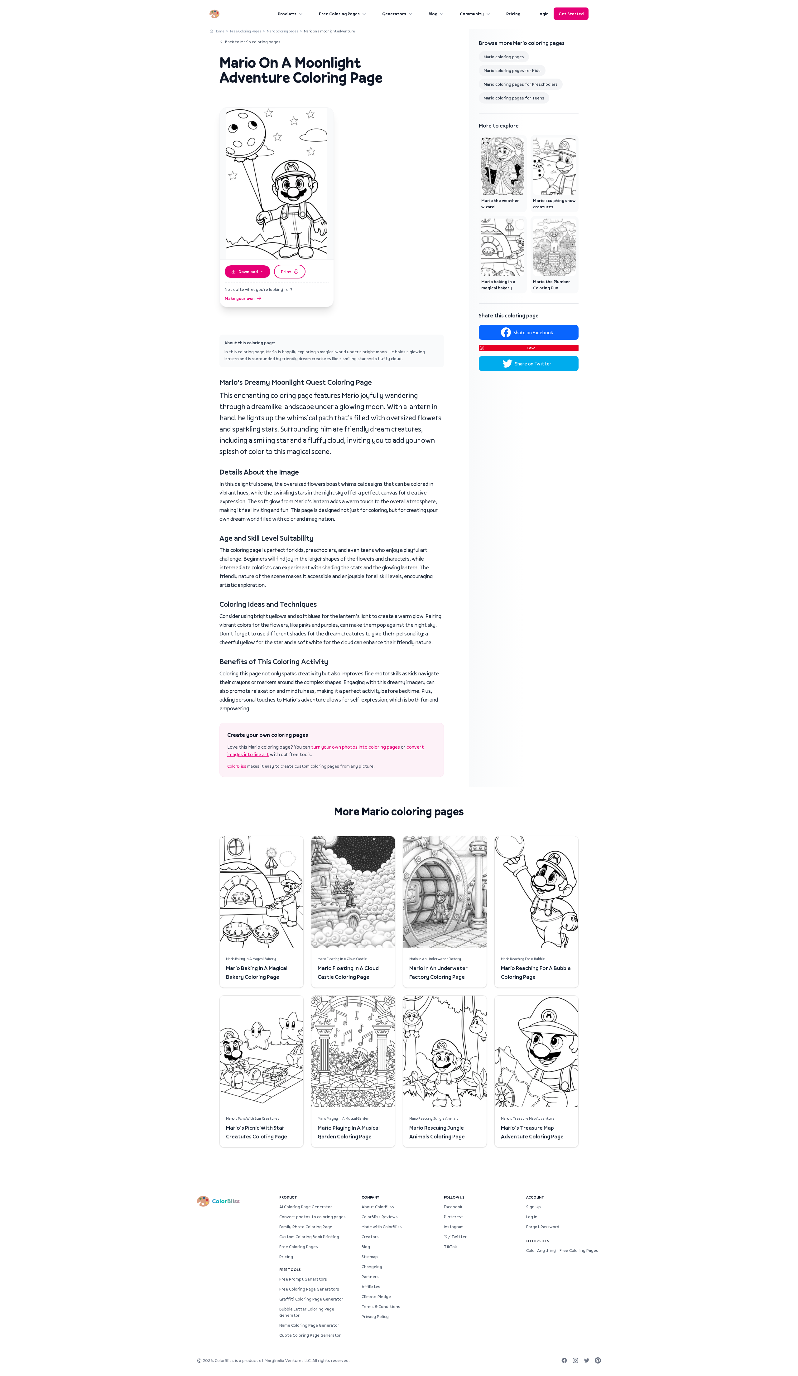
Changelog (372, 1266)
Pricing (513, 14)
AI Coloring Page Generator (305, 1206)
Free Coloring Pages (339, 14)
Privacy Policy (375, 1316)
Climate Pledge (376, 1296)
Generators (394, 14)
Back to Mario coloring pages (253, 42)
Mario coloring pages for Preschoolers (521, 84)
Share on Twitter (533, 363)
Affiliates (371, 1286)
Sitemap (370, 1256)
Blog (433, 14)
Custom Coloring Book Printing (309, 1236)
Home (219, 31)
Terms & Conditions (381, 1306)
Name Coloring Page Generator (309, 1325)
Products (287, 14)
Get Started (571, 14)
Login (543, 14)
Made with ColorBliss (382, 1226)
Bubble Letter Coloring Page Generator (306, 1312)
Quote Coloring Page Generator (310, 1335)
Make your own (240, 298)
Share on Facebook (533, 332)
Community (472, 14)
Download (248, 271)
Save (531, 347)
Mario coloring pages (282, 31)
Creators (370, 1236)
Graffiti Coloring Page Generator (311, 1299)
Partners (370, 1276)
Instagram (454, 1226)
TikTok (450, 1246)
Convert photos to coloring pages (312, 1216)
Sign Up (533, 1206)
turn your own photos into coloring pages (355, 747)
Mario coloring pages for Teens (514, 98)
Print (286, 271)
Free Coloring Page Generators (309, 1289)
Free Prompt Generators (303, 1279)
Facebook (453, 1206)
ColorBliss (236, 766)
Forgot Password (542, 1226)
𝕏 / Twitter (455, 1236)
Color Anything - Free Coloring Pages (562, 1250)
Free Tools (290, 1269)
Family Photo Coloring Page (305, 1226)
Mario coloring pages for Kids (512, 70)
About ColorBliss (378, 1206)
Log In (531, 1216)
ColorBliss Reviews (380, 1216)
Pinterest (453, 1216)
